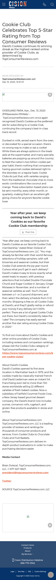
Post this (29, 232)
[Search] (52, 4)
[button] (28, 94)
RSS (29, 572)
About (27, 551)
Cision (32, 576)
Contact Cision (27, 545)
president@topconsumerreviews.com (25, 472)
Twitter (6, 481)
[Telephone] (44, 4)
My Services (27, 554)
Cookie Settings (40, 572)
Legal (12, 572)
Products (28, 548)
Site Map (21, 572)
